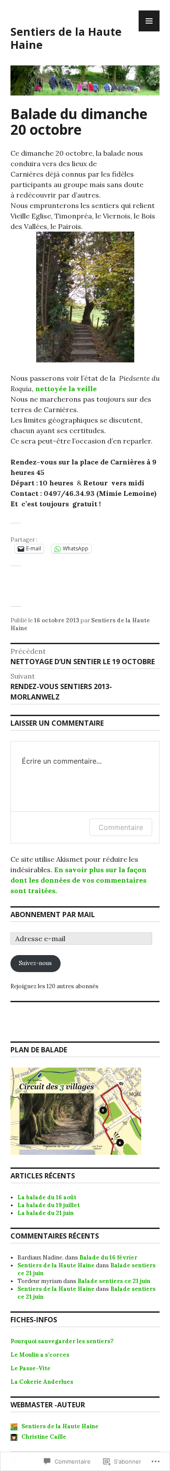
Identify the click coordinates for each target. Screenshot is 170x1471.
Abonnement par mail (52, 914)
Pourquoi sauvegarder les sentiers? (61, 1341)
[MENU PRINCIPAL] (149, 20)
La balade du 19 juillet (48, 1205)
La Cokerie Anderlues (41, 1382)
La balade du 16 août (46, 1197)
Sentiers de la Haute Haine (66, 38)
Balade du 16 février (108, 1257)
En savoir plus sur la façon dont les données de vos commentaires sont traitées (78, 880)
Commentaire (121, 827)
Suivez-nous (35, 963)
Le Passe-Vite (30, 1368)
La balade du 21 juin (45, 1213)
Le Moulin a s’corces (40, 1354)
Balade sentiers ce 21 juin (114, 1281)
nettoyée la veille (66, 388)
